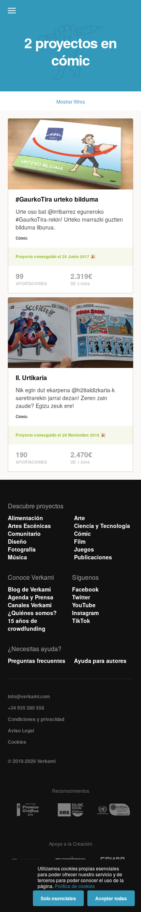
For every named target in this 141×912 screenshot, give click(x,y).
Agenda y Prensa (30, 597)
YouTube (84, 605)
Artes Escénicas (29, 526)
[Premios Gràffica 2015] (27, 810)
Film (79, 541)
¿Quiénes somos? (32, 613)
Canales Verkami (30, 605)
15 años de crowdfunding (26, 624)
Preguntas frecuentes (36, 660)
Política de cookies (75, 886)
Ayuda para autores (100, 660)
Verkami (71, 12)
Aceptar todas (111, 898)
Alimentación (25, 518)
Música (17, 557)
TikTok (81, 620)
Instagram (85, 613)
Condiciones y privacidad (36, 719)
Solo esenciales (58, 898)
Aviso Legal (21, 730)
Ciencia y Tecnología (102, 526)
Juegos (84, 549)
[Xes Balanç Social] (70, 810)
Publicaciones (93, 557)
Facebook (85, 589)
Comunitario (24, 533)
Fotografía (22, 549)
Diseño (17, 541)
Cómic (82, 533)
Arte (79, 518)
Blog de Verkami (29, 589)
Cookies (17, 741)
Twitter (81, 597)
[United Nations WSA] (113, 810)
